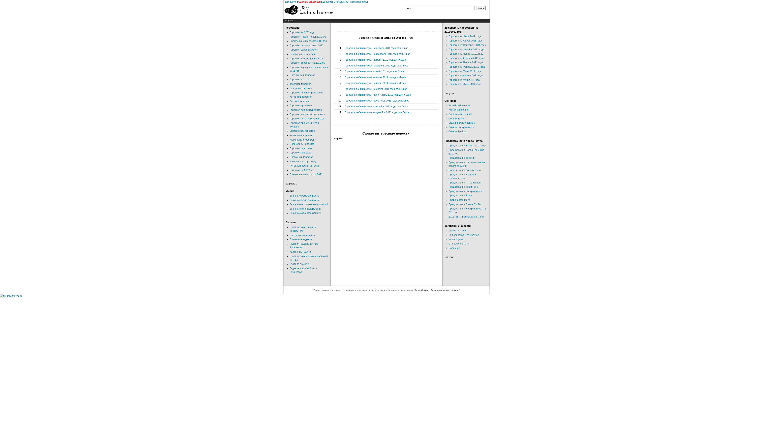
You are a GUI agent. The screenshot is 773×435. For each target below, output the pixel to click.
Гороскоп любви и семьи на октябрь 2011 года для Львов (376, 100)
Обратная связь (359, 1)
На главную (290, 1)
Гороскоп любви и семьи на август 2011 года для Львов (375, 89)
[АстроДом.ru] (308, 17)
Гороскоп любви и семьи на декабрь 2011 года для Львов (376, 112)
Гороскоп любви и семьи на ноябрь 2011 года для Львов (376, 106)
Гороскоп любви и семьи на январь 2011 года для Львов (376, 48)
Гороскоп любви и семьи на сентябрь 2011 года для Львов (377, 94)
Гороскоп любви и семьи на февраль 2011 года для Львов (377, 54)
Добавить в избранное (335, 1)
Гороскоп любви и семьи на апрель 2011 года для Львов (376, 65)
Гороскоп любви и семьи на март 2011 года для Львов (375, 59)
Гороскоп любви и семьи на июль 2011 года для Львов (375, 83)
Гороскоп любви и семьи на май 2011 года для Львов (374, 71)
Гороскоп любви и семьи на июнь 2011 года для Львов (375, 77)
